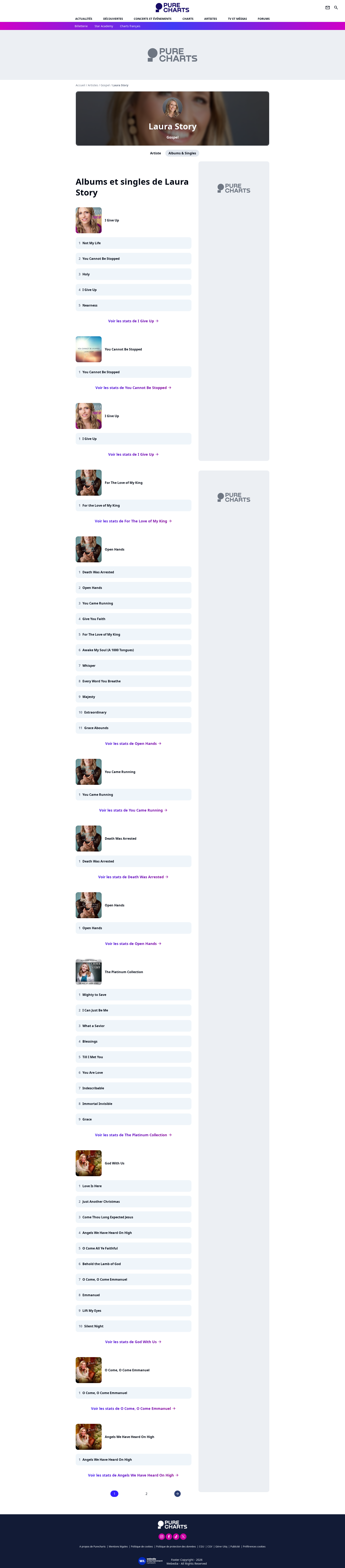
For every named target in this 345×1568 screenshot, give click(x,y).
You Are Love (92, 1072)
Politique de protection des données (176, 1546)
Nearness (89, 305)
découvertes (113, 19)
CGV (209, 1546)
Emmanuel (91, 1295)
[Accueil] (172, 7)
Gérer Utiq (221, 1546)
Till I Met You (92, 1057)
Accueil (80, 85)
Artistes (93, 85)
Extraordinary (95, 712)
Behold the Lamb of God (101, 1264)
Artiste (155, 153)
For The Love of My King (124, 482)
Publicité (235, 1546)
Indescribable (93, 1088)
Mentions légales (118, 1546)
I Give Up (112, 220)
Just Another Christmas (101, 1201)
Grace (87, 1119)
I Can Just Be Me (95, 1010)
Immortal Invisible (97, 1104)
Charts (187, 19)
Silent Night (93, 1326)
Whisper (88, 665)
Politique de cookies (142, 1546)
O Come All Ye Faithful (100, 1248)
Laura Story (173, 126)
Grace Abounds (96, 728)
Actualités (83, 19)
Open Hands (114, 549)
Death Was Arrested (98, 572)
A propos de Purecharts (92, 1546)
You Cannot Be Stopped (101, 258)
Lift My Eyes (91, 1310)
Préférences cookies (254, 1546)
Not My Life (91, 243)
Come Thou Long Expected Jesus (107, 1217)
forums (264, 19)
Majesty (88, 697)
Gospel (172, 137)
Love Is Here (92, 1186)
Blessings (89, 1041)
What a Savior (93, 1026)
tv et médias (237, 19)
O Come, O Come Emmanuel (104, 1279)
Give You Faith (93, 619)
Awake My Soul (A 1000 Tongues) (108, 650)
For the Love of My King (101, 505)
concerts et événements (153, 19)
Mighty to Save (94, 994)
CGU (201, 1546)
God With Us (114, 1163)
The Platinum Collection (124, 972)
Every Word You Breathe (101, 681)
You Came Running (97, 603)
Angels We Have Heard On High (107, 1233)
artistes (210, 19)
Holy (86, 274)
